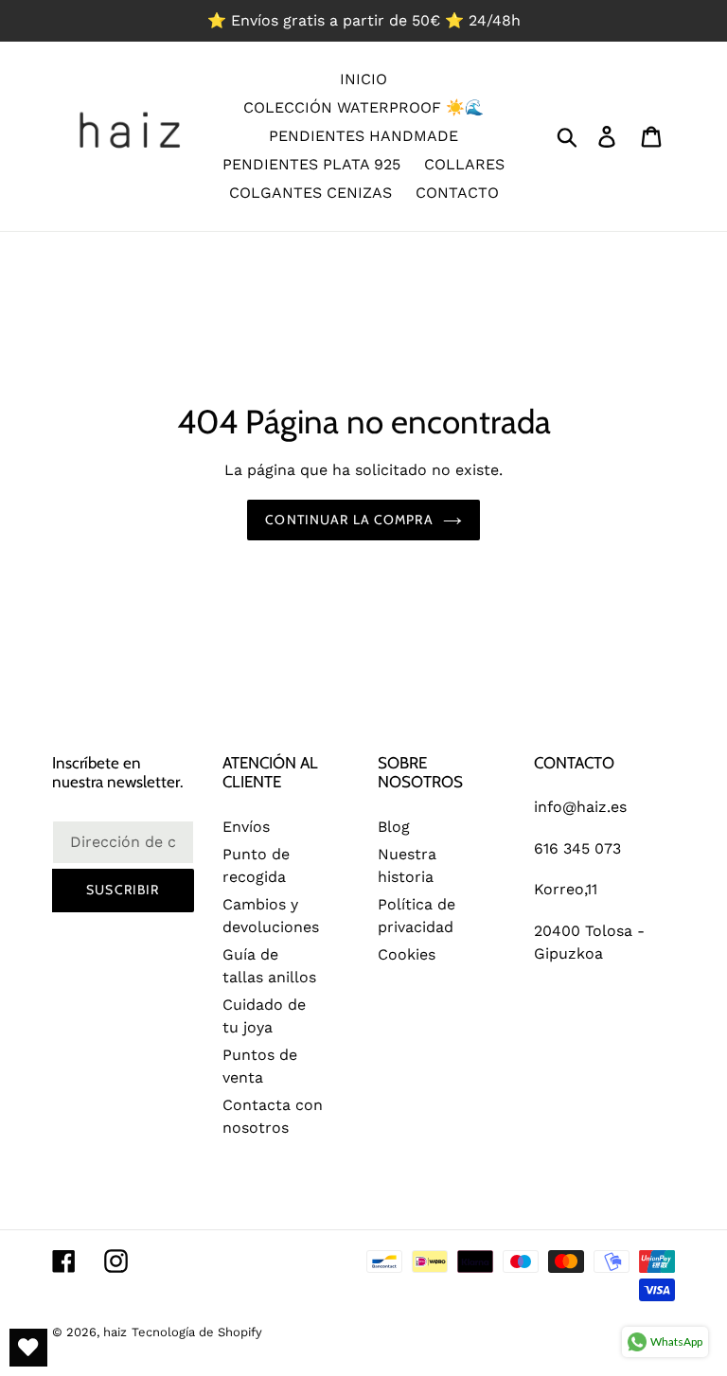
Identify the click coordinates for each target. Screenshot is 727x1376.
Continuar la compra (349, 519)
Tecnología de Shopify (197, 1332)
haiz (115, 1332)
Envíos (246, 827)
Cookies (406, 954)
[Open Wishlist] (28, 1348)
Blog (394, 827)
